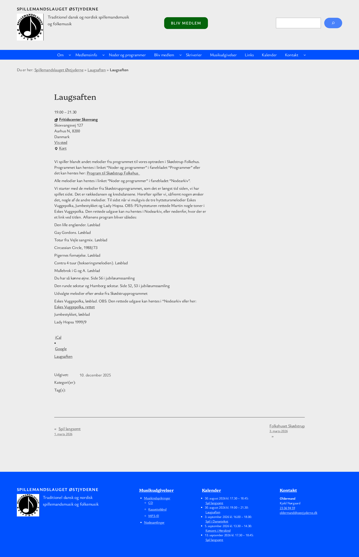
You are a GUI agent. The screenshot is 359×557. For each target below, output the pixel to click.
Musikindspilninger (157, 498)
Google (61, 348)
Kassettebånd (157, 509)
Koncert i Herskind (218, 530)
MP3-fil (153, 515)
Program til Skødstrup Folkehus (113, 173)
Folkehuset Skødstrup (287, 428)
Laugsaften (97, 69)
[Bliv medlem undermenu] (180, 54)
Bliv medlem (186, 23)
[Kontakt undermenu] (304, 54)
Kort (60, 148)
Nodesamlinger (154, 522)
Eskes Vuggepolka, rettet (74, 306)
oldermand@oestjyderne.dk (298, 512)
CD (150, 502)
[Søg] (333, 23)
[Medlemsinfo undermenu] (103, 54)
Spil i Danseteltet (216, 521)
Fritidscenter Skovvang (78, 119)
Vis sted (60, 142)
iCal (58, 337)
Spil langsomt (67, 431)
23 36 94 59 (287, 508)
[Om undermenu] (70, 54)
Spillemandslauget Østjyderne (57, 9)
